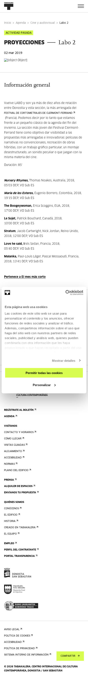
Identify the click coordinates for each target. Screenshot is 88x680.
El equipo (10, 534)
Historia (10, 521)
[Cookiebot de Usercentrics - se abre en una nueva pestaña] (65, 292)
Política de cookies (17, 636)
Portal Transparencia (19, 556)
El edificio (10, 515)
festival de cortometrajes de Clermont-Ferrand (38, 113)
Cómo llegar (12, 439)
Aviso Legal (11, 629)
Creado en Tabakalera (20, 527)
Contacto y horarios (19, 432)
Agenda (21, 23)
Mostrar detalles (64, 360)
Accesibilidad (13, 458)
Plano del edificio (16, 470)
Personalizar (42, 384)
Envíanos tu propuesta (20, 492)
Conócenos (11, 508)
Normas (9, 464)
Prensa (9, 480)
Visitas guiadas (14, 445)
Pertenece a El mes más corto (25, 277)
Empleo (9, 543)
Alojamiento (13, 451)
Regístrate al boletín (19, 410)
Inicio (7, 23)
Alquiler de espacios (18, 486)
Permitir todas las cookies (44, 373)
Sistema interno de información (26, 655)
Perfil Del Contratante (20, 550)
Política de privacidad (19, 648)
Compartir (68, 656)
